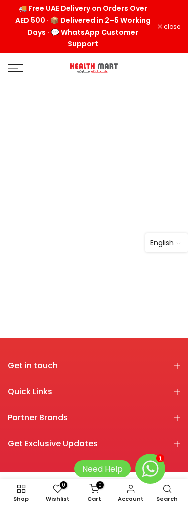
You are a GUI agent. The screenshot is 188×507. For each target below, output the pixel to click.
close (171, 27)
